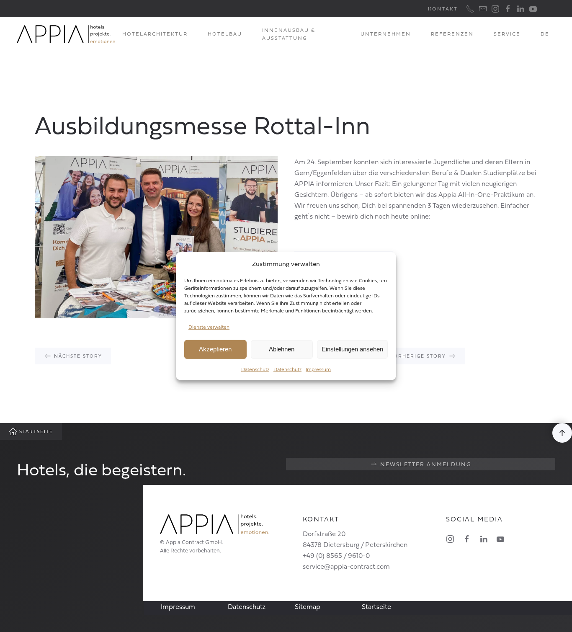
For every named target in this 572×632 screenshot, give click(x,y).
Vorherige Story (418, 356)
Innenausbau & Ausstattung (288, 34)
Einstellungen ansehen (352, 349)
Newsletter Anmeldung (426, 464)
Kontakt (443, 8)
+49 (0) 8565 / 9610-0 (336, 555)
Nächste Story (78, 356)
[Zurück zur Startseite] (66, 34)
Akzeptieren (215, 349)
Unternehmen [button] (386, 33)
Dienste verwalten (208, 326)
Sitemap (307, 606)
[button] (562, 433)
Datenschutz (255, 369)
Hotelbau (225, 33)
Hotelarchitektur (155, 33)
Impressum (318, 369)
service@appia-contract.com (346, 566)
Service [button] (507, 33)
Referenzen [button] (452, 33)
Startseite (36, 431)
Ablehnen (281, 349)
